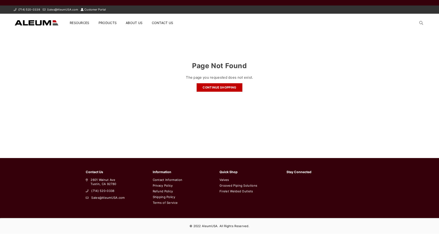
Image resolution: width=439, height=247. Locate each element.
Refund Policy (163, 191)
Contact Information (167, 180)
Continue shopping (219, 87)
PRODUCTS (108, 23)
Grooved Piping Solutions (238, 185)
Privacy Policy (163, 185)
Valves (224, 180)
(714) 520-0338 (28, 9)
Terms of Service (165, 202)
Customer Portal (95, 9)
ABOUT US (134, 23)
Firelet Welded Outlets (236, 191)
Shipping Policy (164, 197)
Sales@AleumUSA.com (62, 9)
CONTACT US (162, 23)
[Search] (421, 22)
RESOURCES (79, 23)
